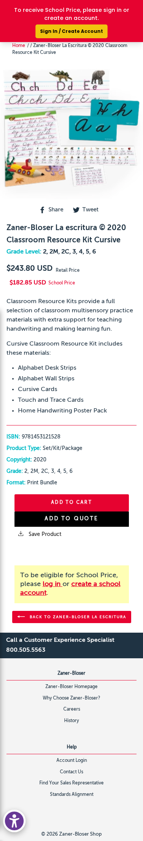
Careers (71, 709)
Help (72, 747)
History (71, 721)
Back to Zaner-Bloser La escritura (77, 617)
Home (18, 46)
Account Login (71, 760)
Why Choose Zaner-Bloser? (71, 698)
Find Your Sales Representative (71, 783)
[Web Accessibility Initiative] (14, 821)
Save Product (44, 534)
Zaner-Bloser (71, 673)
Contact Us (71, 772)
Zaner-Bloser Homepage (71, 687)
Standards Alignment (71, 794)
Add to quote (71, 518)
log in (53, 584)
